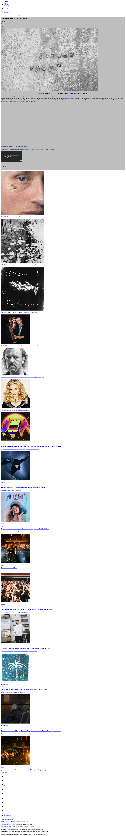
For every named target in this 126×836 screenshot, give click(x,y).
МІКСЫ (6, 3)
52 (4, 785)
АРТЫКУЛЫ (7, 5)
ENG (8, 12)
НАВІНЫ (6, 4)
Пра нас (5, 812)
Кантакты (6, 814)
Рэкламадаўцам (7, 815)
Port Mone (70, 93)
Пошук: (2, 15)
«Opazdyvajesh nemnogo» (37, 149)
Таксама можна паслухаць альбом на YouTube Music (14, 146)
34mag (2, 23)
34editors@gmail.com (6, 824)
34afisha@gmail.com (5, 821)
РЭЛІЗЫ (6, 1)
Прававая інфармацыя (9, 816)
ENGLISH (6, 8)
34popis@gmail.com (9, 819)
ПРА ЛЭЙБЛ (7, 7)
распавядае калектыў (68, 98)
